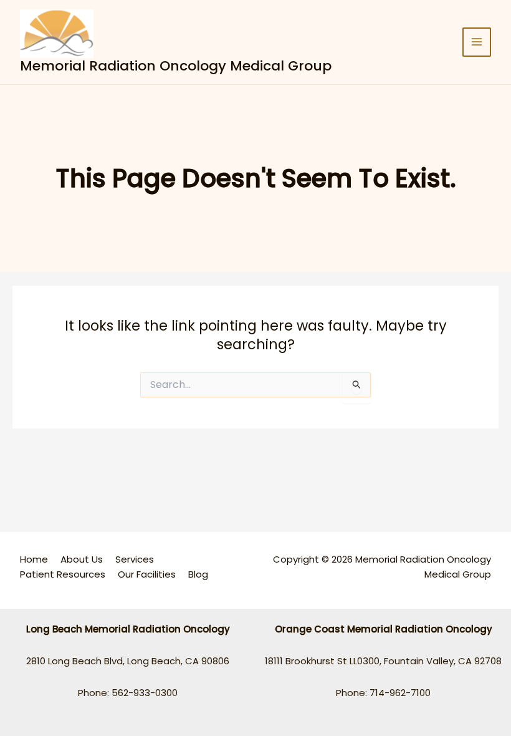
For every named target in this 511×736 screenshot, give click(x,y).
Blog (198, 574)
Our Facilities (147, 574)
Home (34, 559)
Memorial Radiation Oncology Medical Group (176, 65)
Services (134, 559)
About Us (81, 559)
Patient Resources (62, 574)
